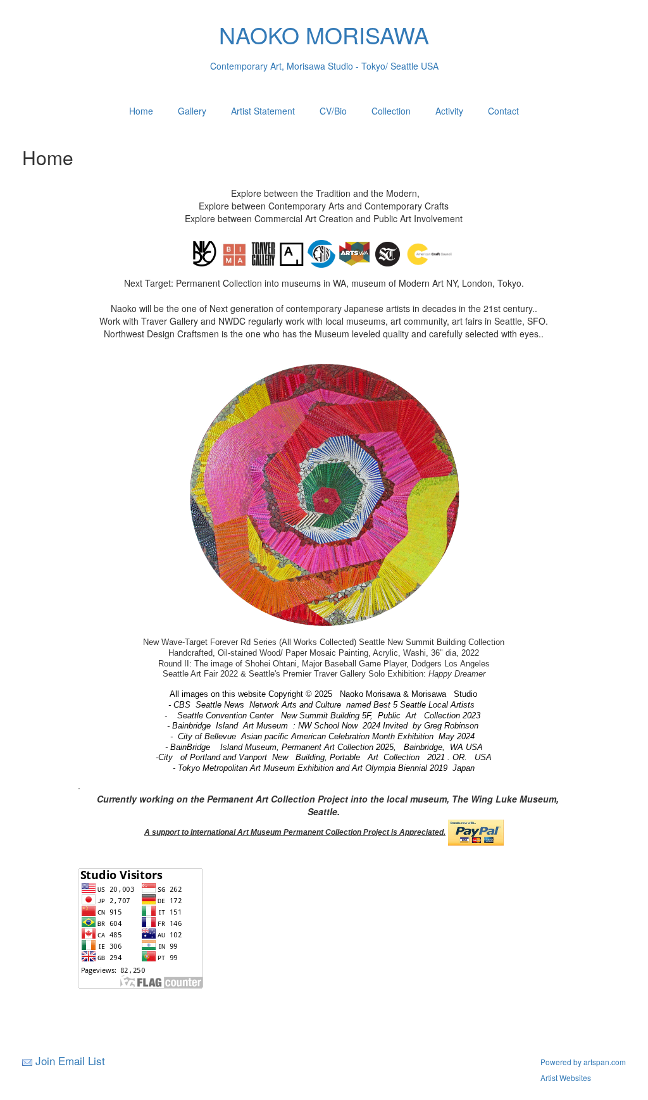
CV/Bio (333, 110)
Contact (503, 110)
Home (141, 110)
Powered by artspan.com (583, 1061)
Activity (449, 110)
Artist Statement (263, 110)
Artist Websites (565, 1077)
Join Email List (70, 1060)
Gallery (192, 110)
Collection (391, 110)
